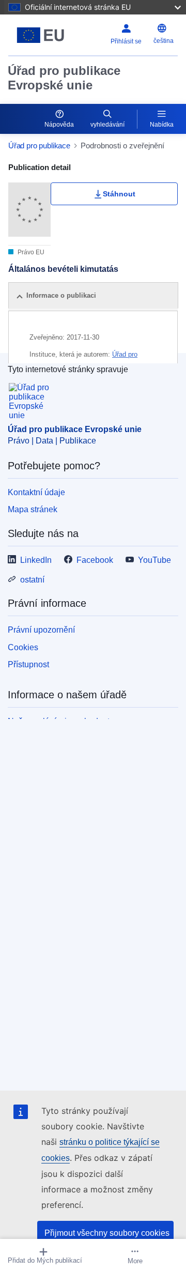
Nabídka (162, 124)
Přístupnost (28, 664)
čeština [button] (163, 40)
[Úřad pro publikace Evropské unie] (41, 35)
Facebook (94, 560)
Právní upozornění (41, 629)
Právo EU (30, 252)
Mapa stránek (32, 509)
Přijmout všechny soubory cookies (106, 1233)
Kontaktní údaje (36, 492)
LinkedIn (36, 560)
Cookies (23, 647)
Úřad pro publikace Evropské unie (64, 78)
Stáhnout (119, 194)
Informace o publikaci (61, 295)
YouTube (154, 560)
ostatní (32, 579)
